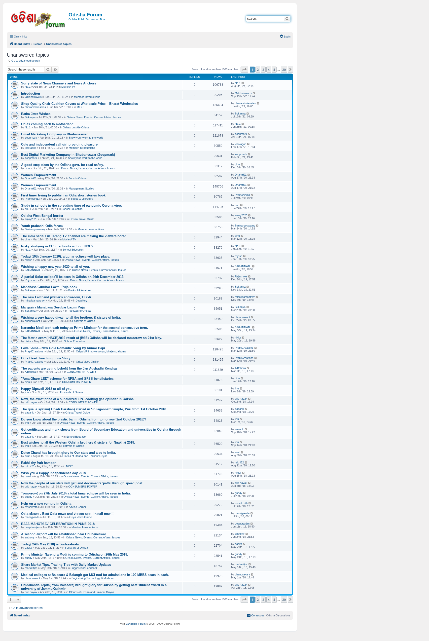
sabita (28, 547)
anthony (30, 537)
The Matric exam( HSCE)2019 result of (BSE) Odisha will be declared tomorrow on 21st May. (91, 338)
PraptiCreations (34, 351)
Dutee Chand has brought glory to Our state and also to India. (68, 452)
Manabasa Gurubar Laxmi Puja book (49, 287)
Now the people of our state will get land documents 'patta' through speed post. (82, 483)
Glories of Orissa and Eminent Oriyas (84, 455)
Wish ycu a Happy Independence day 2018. (54, 473)
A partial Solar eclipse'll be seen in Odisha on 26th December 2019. (72, 277)
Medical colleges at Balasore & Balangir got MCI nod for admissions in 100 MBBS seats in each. (95, 575)
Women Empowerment (38, 175)
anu (27, 208)
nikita (28, 341)
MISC (80, 107)
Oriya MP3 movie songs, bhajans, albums (101, 351)
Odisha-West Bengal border (42, 216)
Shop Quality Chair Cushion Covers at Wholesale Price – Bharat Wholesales (79, 104)
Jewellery (81, 300)
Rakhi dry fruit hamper (38, 463)
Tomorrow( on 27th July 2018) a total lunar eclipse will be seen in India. (76, 493)
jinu (27, 392)
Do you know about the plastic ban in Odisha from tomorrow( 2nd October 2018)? (83, 419)
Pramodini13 (32, 198)
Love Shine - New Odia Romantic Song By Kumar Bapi (63, 348)
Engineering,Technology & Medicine (93, 578)
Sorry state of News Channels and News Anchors (58, 83)
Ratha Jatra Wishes (35, 114)
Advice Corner (77, 506)
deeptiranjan (32, 527)
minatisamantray (35, 300)
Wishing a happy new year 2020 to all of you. (55, 266)
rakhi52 (29, 466)
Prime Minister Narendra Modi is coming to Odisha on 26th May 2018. (74, 554)
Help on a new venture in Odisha (46, 503)
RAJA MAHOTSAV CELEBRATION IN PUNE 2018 (58, 524)
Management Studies (81, 188)
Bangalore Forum (135, 623)
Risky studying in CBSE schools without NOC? (57, 246)
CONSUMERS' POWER (81, 371)
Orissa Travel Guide (82, 219)
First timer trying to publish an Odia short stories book (63, 195)
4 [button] (269, 69)
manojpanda (32, 517)
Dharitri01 (30, 178)
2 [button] (258, 69)
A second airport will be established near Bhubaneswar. (64, 534)
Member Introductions (87, 96)
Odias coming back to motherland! (47, 124)
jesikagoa (30, 147)
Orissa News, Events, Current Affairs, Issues (94, 117)
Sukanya (30, 117)
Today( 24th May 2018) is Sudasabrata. (50, 544)
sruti (27, 455)
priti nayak (31, 402)
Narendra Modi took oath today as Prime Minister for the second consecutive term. (84, 328)
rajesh (28, 259)
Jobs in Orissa (77, 178)
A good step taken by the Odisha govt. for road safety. (62, 165)
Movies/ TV (68, 86)
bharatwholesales (35, 107)
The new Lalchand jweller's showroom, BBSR (56, 297)
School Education (72, 208)
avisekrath (31, 506)
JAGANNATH (33, 269)
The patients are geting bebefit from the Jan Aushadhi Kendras (69, 368)
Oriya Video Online (87, 361)
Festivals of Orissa (79, 310)
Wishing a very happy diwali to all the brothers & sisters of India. (71, 317)
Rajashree (31, 280)
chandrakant (32, 320)
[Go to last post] (243, 82)
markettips (31, 567)
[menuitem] (285, 36)
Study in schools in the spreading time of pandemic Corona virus (71, 205)
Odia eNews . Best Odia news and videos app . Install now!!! (67, 514)
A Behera (30, 371)
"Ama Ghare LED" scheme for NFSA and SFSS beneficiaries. (67, 378)
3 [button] (263, 69)
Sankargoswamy (35, 229)
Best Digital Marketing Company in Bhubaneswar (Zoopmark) (68, 154)
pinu (27, 168)
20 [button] (284, 69)
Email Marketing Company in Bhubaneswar (54, 134)
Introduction (30, 93)
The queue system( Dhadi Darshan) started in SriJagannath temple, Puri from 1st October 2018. (94, 409)
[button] (244, 70)
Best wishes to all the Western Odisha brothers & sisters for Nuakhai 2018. (78, 442)
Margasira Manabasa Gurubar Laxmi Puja (53, 307)
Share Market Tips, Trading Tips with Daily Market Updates (66, 564)
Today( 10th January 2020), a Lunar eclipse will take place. (65, 256)
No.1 (28, 86)
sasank (29, 412)
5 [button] (274, 69)
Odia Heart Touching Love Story (45, 358)
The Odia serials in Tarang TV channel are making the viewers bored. (74, 236)
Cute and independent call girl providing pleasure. (60, 144)
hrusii (28, 476)
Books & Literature (82, 198)
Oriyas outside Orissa (76, 127)
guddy (28, 496)
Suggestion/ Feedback (84, 567)
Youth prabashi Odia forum (42, 226)
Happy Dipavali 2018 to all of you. (46, 389)
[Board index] (38, 19)
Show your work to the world (86, 137)
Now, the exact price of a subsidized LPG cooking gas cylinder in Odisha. (78, 399)
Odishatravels (33, 96)
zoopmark (31, 137)
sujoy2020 (31, 219)
